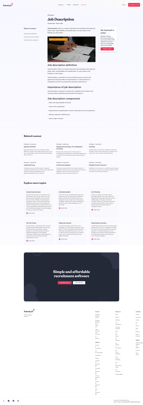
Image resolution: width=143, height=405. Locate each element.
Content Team (51, 23)
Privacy (119, 401)
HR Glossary (51, 15)
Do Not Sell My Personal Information (131, 401)
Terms (115, 401)
